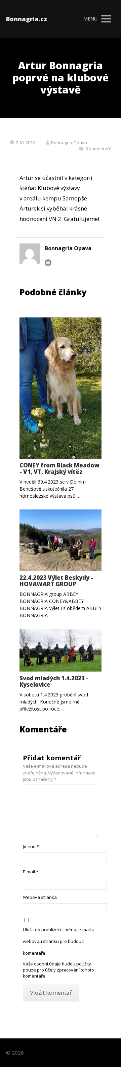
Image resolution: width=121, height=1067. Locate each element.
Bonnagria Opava (69, 143)
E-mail (30, 872)
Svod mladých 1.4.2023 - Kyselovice (53, 681)
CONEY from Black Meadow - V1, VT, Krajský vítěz (59, 468)
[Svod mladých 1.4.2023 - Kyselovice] (60, 650)
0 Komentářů (98, 149)
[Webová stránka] (48, 262)
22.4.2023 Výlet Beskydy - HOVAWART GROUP (56, 581)
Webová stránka (40, 897)
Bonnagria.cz (26, 19)
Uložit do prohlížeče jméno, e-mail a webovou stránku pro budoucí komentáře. (58, 941)
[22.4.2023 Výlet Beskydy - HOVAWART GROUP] (60, 540)
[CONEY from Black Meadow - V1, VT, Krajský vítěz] (60, 388)
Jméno (31, 846)
